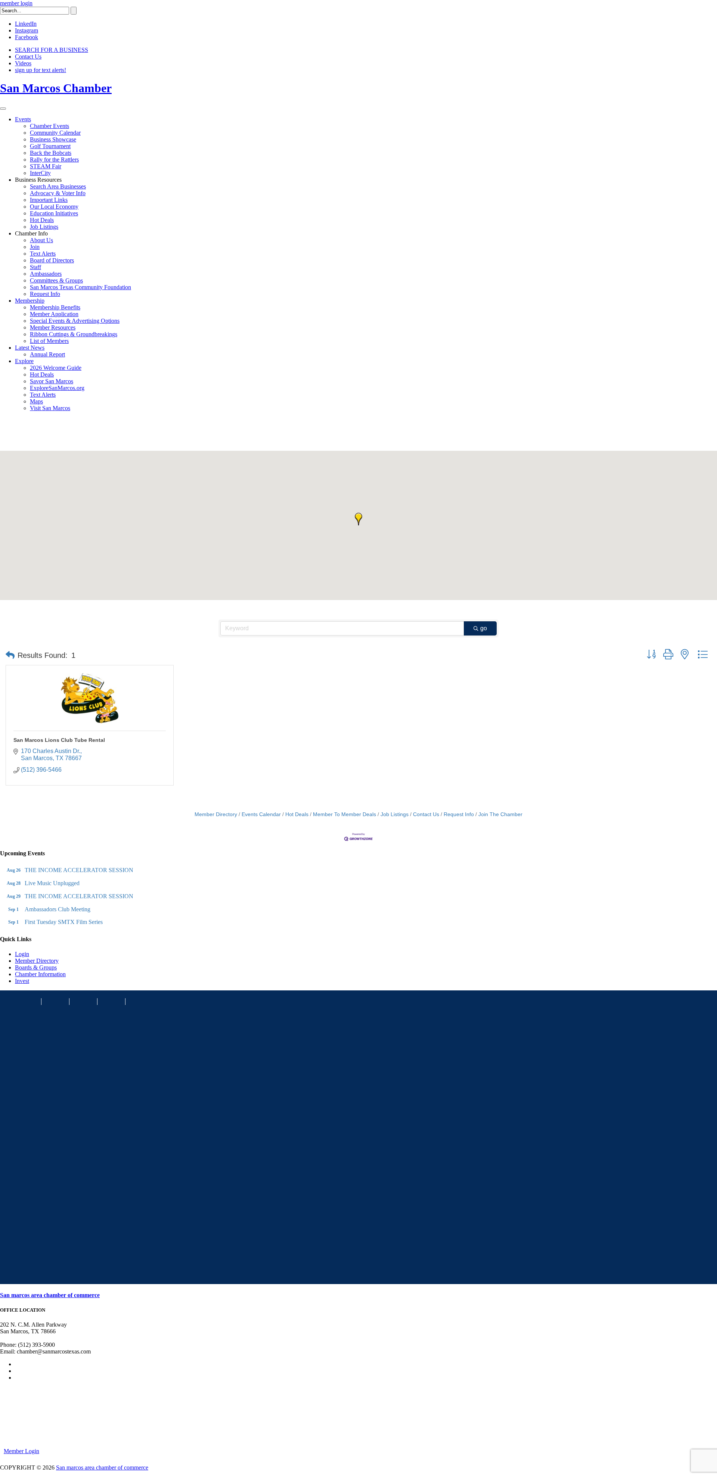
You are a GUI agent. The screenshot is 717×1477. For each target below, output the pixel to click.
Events (23, 119)
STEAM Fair (45, 166)
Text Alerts (43, 253)
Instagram (26, 30)
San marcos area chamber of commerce (50, 1295)
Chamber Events (49, 126)
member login (16, 3)
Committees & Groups (56, 280)
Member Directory (216, 814)
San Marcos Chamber (56, 88)
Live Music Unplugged (52, 883)
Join (35, 247)
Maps (36, 401)
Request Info (45, 294)
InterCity (40, 173)
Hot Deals (42, 220)
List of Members (49, 341)
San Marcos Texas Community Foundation (80, 287)
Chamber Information (40, 974)
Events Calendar (261, 814)
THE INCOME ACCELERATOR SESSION (79, 870)
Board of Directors (52, 260)
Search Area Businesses (58, 186)
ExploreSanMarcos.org (57, 388)
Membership (29, 300)
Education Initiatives (54, 213)
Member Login (21, 1451)
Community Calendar (55, 132)
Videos (23, 63)
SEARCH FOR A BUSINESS (51, 50)
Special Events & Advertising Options (75, 321)
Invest (22, 981)
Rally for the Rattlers (54, 159)
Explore (24, 361)
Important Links (49, 200)
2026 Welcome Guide (55, 368)
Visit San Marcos (50, 408)
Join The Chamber (500, 814)
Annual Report (47, 354)
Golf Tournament (50, 146)
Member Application (54, 314)
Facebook (26, 37)
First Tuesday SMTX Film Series (64, 922)
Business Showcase (53, 139)
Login (22, 954)
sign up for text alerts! (40, 70)
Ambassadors (46, 274)
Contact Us (28, 56)
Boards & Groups (36, 967)
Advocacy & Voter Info (58, 193)
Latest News (29, 347)
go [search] (483, 628)
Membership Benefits (55, 307)
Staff (35, 267)
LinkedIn (26, 24)
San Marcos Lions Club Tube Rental (59, 740)
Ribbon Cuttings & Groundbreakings (73, 334)
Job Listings (44, 227)
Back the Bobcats (50, 153)
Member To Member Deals (344, 814)
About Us (41, 240)
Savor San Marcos (51, 381)
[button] (358, 519)
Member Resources (52, 327)
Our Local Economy (54, 206)
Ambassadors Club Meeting (57, 909)
